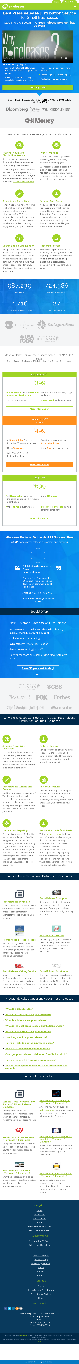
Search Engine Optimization (18, 245)
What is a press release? (19, 1008)
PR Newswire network (23, 181)
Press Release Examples (53, 898)
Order (41, 1298)
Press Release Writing (41, 1294)
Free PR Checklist (41, 1255)
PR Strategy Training (41, 1263)
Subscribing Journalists (15, 201)
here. (39, 1342)
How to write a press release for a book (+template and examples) (36, 1067)
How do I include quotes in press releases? (29, 1043)
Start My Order (38, 87)
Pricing (41, 1286)
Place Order (69, 2)
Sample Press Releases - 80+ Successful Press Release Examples (18, 1104)
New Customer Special (39, 1230)
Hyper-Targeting (49, 152)
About (40, 1222)
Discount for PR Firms (39, 1241)
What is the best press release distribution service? (34, 1025)
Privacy (41, 1267)
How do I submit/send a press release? (27, 1048)
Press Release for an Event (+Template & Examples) (55, 1101)
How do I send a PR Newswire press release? (30, 1060)
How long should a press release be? (26, 1037)
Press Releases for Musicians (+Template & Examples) (56, 1174)
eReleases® (23, 1335)
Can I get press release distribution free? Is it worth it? (36, 1054)
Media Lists (39, 1214)
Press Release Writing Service (19, 971)
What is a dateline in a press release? (26, 1020)
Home (39, 1210)
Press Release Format (52, 935)
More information (39, 408)
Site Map (41, 1271)
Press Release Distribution (54, 971)
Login (56, 2)
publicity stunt (47, 1110)
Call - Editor (28, 1362)
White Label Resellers (39, 1245)
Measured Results (50, 245)
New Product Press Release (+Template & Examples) (18, 1138)
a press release (54, 834)
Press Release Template (16, 901)
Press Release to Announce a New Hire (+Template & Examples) (56, 1139)
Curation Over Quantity (53, 201)
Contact (41, 1275)
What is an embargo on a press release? (28, 1014)
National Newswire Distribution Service (13, 154)
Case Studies (39, 1218)
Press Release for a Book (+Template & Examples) (16, 1171)
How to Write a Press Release (19, 939)
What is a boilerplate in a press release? (28, 1031)
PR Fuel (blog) (41, 1259)
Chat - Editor (47, 1362)
